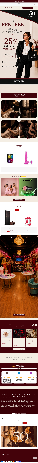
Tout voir (19, 146)
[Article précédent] (33, 325)
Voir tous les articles (19, 349)
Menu (2, 449)
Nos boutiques (5, 456)
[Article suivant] (36, 325)
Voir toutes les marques (19, 199)
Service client (5, 452)
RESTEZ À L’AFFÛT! (5, 454)
